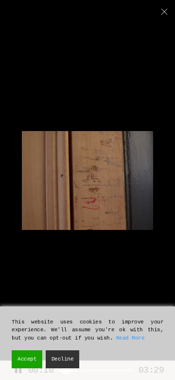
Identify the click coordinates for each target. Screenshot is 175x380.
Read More (130, 338)
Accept (27, 359)
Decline (63, 359)
